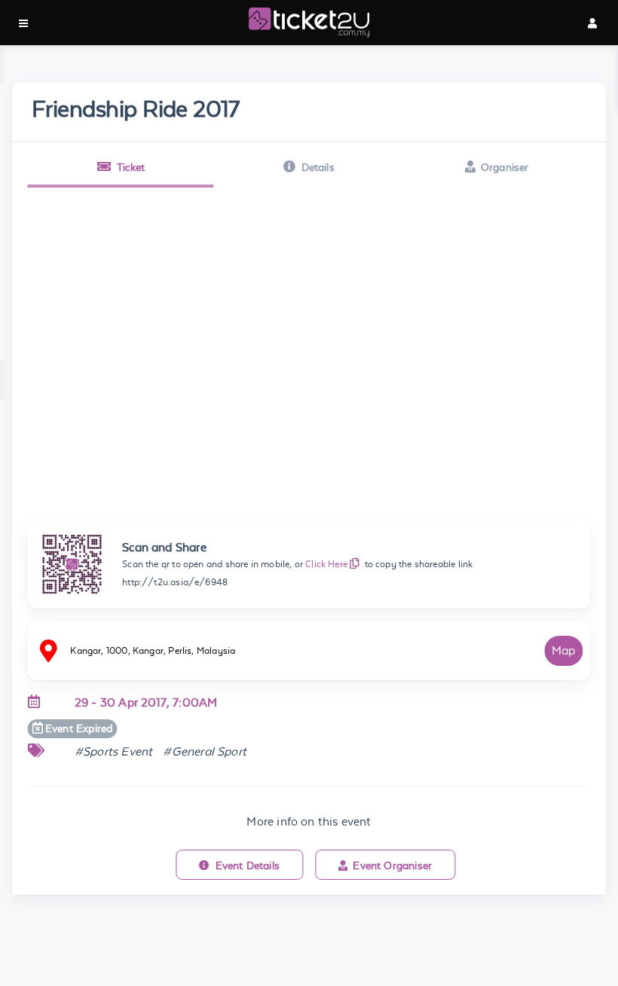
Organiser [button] (505, 167)
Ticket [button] (131, 167)
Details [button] (318, 167)
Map (564, 650)
